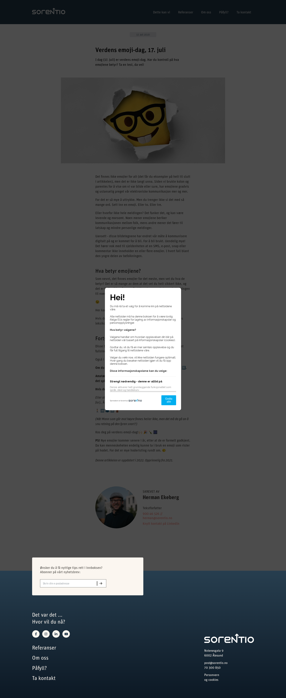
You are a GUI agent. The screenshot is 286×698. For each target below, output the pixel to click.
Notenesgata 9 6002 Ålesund (213, 652)
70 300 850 (212, 667)
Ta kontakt (44, 678)
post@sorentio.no (216, 663)
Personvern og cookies (211, 677)
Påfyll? (39, 667)
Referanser (44, 647)
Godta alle (168, 400)
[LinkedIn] (56, 634)
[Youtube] (66, 634)
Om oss (40, 657)
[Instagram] (46, 634)
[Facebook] (36, 634)
